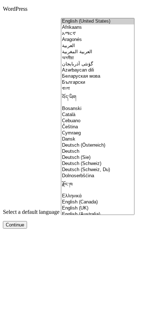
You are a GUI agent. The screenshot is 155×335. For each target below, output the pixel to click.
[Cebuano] (97, 121)
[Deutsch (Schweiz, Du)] (97, 170)
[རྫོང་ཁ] (97, 186)
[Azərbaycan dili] (97, 70)
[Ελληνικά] (97, 196)
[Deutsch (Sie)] (97, 158)
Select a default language (31, 212)
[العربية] (97, 46)
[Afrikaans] (97, 27)
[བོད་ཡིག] (97, 99)
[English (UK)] (97, 208)
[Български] (97, 82)
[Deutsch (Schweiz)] (97, 164)
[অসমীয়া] (97, 58)
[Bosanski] (97, 109)
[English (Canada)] (97, 202)
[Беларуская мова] (97, 76)
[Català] (97, 115)
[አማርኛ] (97, 34)
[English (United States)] (97, 21)
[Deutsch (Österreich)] (97, 145)
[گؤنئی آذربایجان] (97, 64)
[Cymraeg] (97, 133)
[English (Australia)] (97, 214)
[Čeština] (97, 127)
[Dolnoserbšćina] (97, 176)
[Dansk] (97, 139)
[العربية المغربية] (97, 52)
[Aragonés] (97, 40)
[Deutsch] (97, 151)
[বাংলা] (97, 89)
